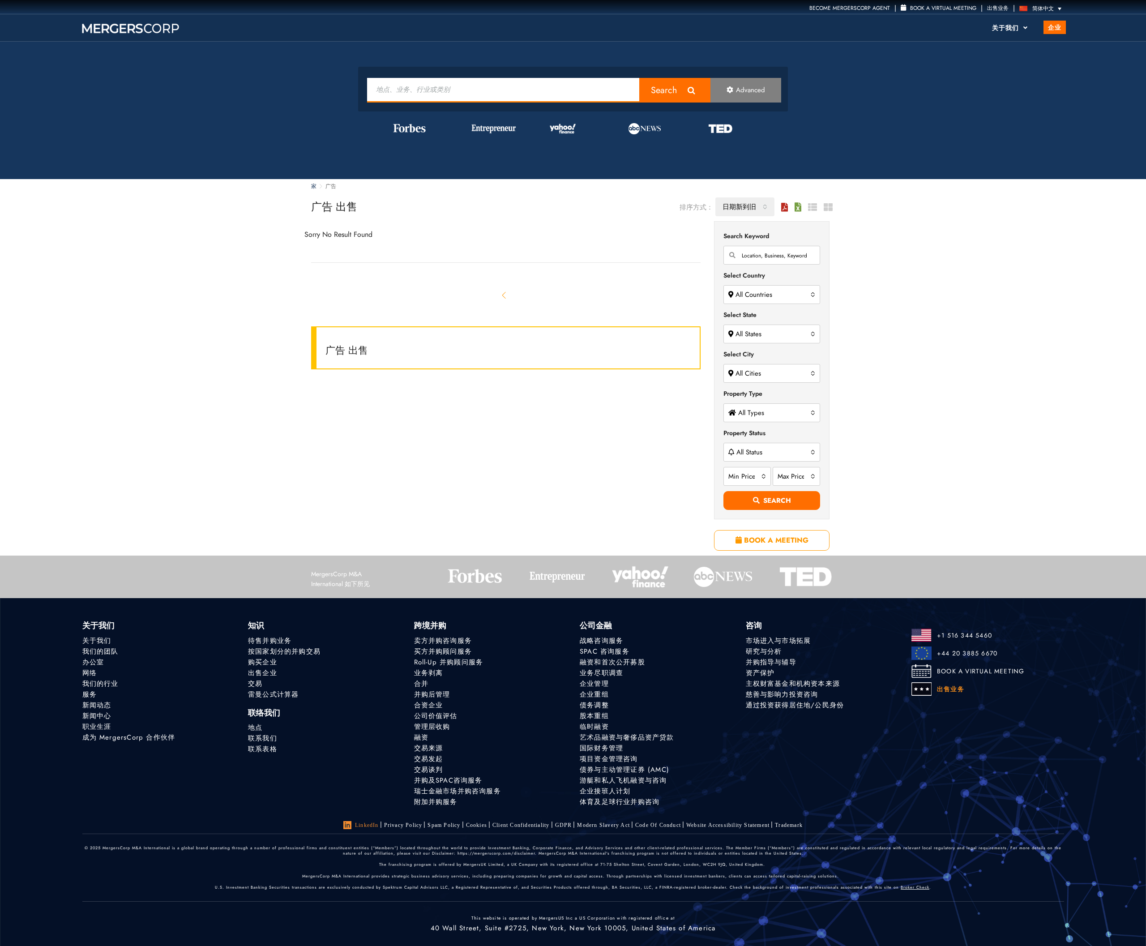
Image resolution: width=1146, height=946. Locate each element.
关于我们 (1006, 27)
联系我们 (262, 738)
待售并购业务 (269, 640)
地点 (255, 727)
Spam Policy (444, 825)
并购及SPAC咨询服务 (448, 780)
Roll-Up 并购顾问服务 (448, 662)
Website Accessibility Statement (728, 825)
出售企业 (262, 672)
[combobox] (744, 206)
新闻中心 (96, 715)
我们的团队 (100, 651)
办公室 (93, 662)
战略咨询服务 (601, 640)
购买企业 (262, 662)
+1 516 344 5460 (964, 635)
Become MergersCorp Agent (849, 8)
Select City (738, 354)
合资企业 (428, 705)
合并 (421, 683)
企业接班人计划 (605, 791)
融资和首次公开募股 (612, 662)
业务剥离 (428, 672)
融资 (421, 737)
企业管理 (594, 683)
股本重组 (594, 715)
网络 (89, 672)
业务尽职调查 (601, 672)
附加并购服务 (436, 801)
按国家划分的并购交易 (284, 651)
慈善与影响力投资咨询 (782, 694)
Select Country (744, 275)
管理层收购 (432, 726)
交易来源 (428, 748)
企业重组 (594, 694)
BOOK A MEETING (775, 540)
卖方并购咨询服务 (443, 640)
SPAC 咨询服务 (604, 651)
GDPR (563, 825)
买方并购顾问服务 (443, 651)
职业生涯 (96, 726)
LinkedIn (367, 825)
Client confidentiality (520, 825)
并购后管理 (432, 694)
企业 (1054, 27)
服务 (89, 694)
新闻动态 (96, 705)
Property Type (742, 393)
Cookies (476, 825)
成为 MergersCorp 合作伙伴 (128, 737)
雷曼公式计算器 (273, 694)
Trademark (789, 825)
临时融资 (594, 726)
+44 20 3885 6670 (967, 653)
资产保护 (760, 672)
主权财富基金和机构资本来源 (793, 683)
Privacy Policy (403, 825)
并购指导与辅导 (771, 662)
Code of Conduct (658, 825)
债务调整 (594, 705)
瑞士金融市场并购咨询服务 (457, 791)
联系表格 (262, 749)
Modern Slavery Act (603, 825)
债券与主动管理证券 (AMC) (624, 769)
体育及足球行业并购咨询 (619, 801)
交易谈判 (428, 769)
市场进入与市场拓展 (778, 640)
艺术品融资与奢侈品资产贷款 (627, 737)
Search (664, 90)
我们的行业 (100, 683)
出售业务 (998, 8)
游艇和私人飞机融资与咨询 (623, 780)
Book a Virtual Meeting (942, 8)
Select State (740, 314)
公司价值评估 (436, 715)
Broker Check (915, 887)
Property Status (744, 432)
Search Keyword (746, 235)
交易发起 (428, 758)
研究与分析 (764, 651)
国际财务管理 (601, 748)
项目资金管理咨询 (609, 758)
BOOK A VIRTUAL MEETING (980, 671)
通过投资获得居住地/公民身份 (795, 705)
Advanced (750, 90)
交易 (255, 683)
